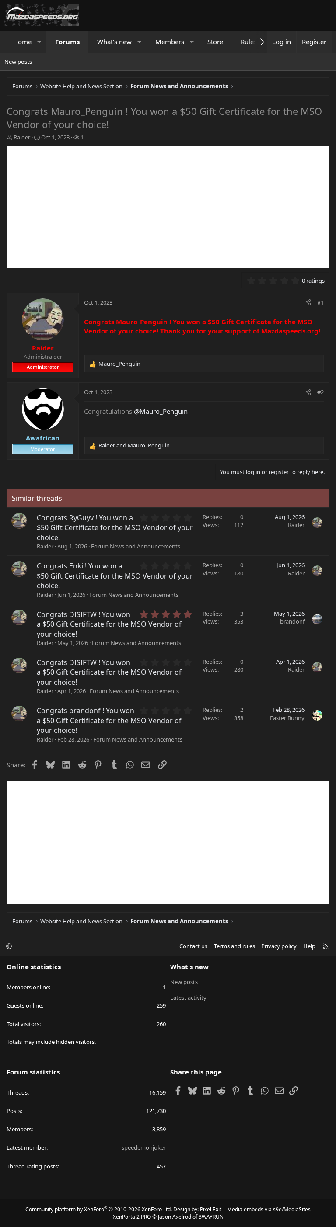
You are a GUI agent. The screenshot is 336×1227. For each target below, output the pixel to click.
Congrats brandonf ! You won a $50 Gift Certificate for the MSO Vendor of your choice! (109, 720)
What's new (114, 41)
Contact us (193, 946)
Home (22, 41)
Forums (67, 41)
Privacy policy (279, 946)
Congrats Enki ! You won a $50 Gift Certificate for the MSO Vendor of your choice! (115, 575)
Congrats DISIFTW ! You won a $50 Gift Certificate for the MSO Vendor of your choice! (109, 624)
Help (309, 946)
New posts (18, 62)
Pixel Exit (210, 1209)
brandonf (292, 621)
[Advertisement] (168, 207)
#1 (320, 302)
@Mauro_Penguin (161, 411)
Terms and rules (234, 946)
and (134, 445)
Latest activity (188, 998)
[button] (39, 42)
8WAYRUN (211, 1216)
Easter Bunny (287, 718)
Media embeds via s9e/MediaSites (269, 1209)
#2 (320, 392)
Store (215, 41)
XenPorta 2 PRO (132, 1216)
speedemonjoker (144, 1147)
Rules (249, 41)
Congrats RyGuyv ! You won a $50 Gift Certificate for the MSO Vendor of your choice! (115, 527)
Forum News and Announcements (135, 546)
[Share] (308, 302)
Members (169, 41)
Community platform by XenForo (98, 1209)
